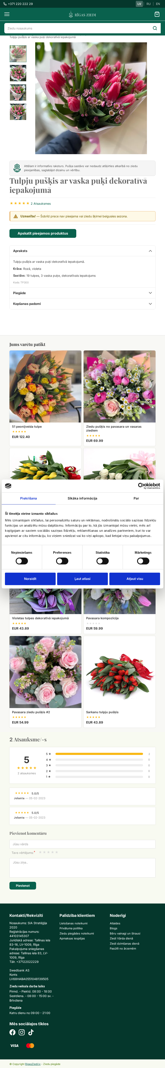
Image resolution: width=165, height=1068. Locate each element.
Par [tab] (136, 498)
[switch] (60, 560)
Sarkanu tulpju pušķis (102, 712)
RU (149, 4)
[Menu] (7, 14)
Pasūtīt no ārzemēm (123, 948)
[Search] (155, 28)
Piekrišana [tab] (28, 498)
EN (158, 4)
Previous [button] (46, 98)
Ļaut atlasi (82, 579)
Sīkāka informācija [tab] (83, 498)
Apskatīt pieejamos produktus (43, 233)
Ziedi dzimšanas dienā (124, 943)
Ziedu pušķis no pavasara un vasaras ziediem (114, 428)
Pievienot (23, 885)
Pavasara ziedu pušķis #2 (31, 712)
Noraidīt (30, 579)
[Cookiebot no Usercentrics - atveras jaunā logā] (141, 486)
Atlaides (115, 923)
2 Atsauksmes (41, 203)
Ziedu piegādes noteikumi (77, 933)
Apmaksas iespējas (72, 938)
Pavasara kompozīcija (102, 618)
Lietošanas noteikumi (73, 923)
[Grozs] (157, 14)
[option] (18, 53)
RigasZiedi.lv (33, 1064)
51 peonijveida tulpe (27, 426)
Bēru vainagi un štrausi (125, 933)
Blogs (113, 928)
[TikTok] (31, 1032)
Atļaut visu (135, 579)
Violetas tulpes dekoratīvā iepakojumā (40, 618)
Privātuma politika (71, 928)
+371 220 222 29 (20, 4)
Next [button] (140, 98)
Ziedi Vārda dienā (121, 938)
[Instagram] (22, 1032)
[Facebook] (12, 1032)
